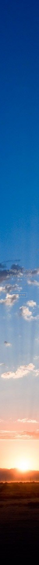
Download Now (19, 295)
